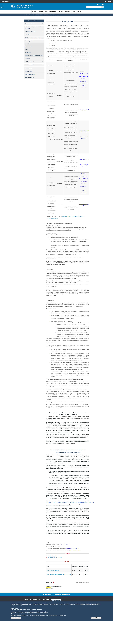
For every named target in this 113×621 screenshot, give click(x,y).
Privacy (46, 11)
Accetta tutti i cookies (96, 617)
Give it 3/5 (48, 587)
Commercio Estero (28, 71)
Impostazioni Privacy (56, 600)
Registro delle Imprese (34, 15)
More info (20, 606)
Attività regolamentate (45, 15)
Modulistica (40, 11)
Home (26, 15)
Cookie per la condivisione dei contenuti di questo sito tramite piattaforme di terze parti (29, 611)
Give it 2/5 (47, 587)
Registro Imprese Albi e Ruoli (30, 21)
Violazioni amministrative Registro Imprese (33, 37)
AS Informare (60, 11)
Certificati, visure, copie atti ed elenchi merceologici (33, 27)
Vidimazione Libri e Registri (30, 31)
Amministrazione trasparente (62, 594)
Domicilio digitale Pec (29, 77)
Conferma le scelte (16, 617)
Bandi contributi (52, 11)
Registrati (110, 1)
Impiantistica (28, 44)
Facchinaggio (27, 52)
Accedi (105, 1)
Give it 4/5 (49, 587)
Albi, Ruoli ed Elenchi (29, 61)
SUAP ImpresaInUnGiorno (30, 74)
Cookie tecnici (15, 608)
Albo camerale (48, 594)
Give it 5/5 (50, 587)
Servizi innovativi (28, 68)
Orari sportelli (67, 11)
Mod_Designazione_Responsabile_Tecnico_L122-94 (59, 574)
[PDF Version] (53, 582)
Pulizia (26, 49)
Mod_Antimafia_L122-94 (53, 570)
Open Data (79, 11)
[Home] (21, 6)
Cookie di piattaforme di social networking (20, 614)
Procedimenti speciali (29, 65)
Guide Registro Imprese (30, 23)
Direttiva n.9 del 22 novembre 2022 (55, 557)
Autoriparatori (28, 46)
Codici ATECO (27, 34)
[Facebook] (103, 4)
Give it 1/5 (46, 587)
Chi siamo (34, 11)
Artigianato (27, 58)
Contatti (73, 11)
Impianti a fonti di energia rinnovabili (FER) (34, 55)
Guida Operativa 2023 (52, 556)
